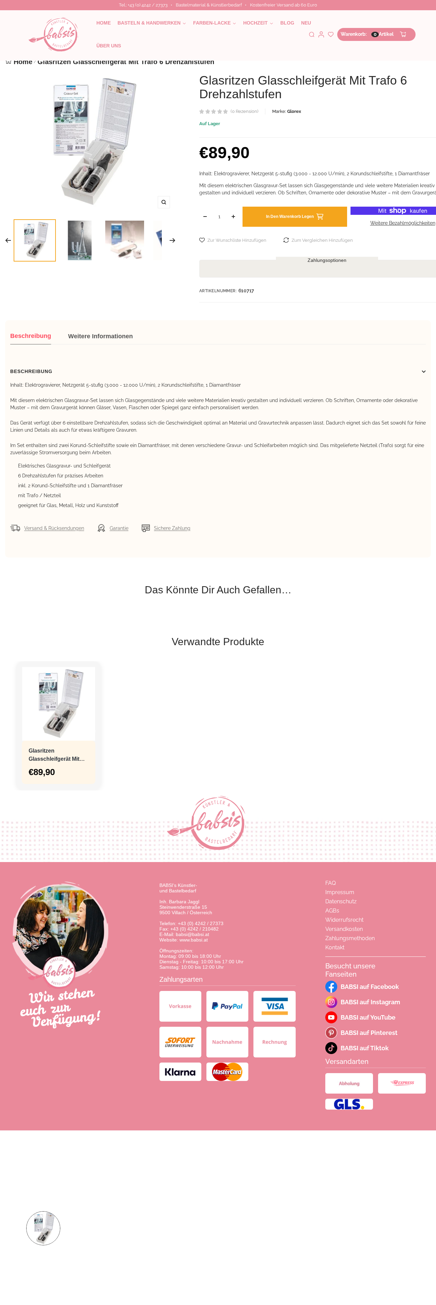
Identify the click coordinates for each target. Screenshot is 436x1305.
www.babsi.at (194, 940)
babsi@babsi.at (192, 934)
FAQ (330, 883)
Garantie (119, 528)
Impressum (339, 892)
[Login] (321, 34)
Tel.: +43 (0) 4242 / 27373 (143, 5)
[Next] (172, 240)
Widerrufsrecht (344, 920)
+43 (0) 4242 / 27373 (200, 923)
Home (23, 61)
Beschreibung (30, 335)
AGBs (332, 910)
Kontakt (334, 947)
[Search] (312, 34)
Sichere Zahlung (172, 528)
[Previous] (8, 240)
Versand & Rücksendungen (54, 528)
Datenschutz (341, 901)
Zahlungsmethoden (350, 938)
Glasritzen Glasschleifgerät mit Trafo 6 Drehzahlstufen (58, 755)
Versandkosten (344, 929)
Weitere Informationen (100, 336)
